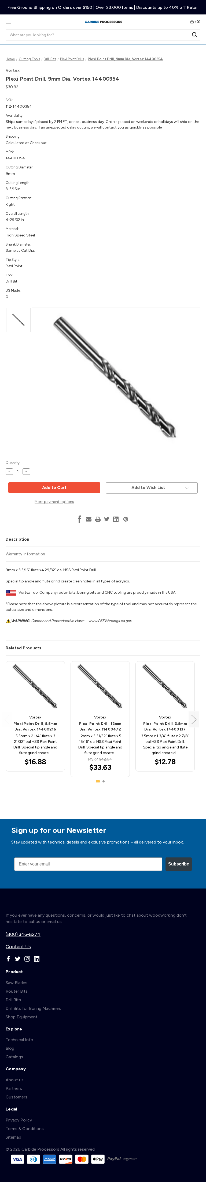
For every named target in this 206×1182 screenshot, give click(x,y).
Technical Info (19, 1039)
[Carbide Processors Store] (103, 21)
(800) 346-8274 (23, 934)
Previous (7, 719)
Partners (14, 1088)
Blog (10, 1048)
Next (193, 719)
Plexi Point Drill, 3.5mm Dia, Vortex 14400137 (165, 726)
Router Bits (17, 991)
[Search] (194, 34)
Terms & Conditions (25, 1128)
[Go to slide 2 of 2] (103, 781)
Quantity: (13, 463)
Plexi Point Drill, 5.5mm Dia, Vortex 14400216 (35, 726)
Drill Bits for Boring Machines (33, 1008)
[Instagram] (27, 959)
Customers (16, 1097)
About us (15, 1079)
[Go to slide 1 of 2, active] (98, 781)
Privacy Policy (19, 1120)
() (197, 22)
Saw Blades (16, 982)
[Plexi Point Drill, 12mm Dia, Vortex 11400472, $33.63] (100, 686)
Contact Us (18, 947)
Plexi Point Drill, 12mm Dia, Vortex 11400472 (100, 726)
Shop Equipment (22, 1016)
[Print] (98, 519)
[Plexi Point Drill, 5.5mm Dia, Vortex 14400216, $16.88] (35, 686)
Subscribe (178, 864)
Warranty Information (25, 554)
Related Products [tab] (23, 648)
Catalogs (14, 1056)
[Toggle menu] (8, 21)
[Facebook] (79, 519)
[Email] (88, 519)
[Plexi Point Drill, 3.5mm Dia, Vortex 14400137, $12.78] (165, 686)
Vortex (13, 70)
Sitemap (13, 1137)
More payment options (54, 501)
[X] (106, 519)
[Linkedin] (116, 519)
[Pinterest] (125, 519)
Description (17, 539)
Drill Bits (13, 999)
